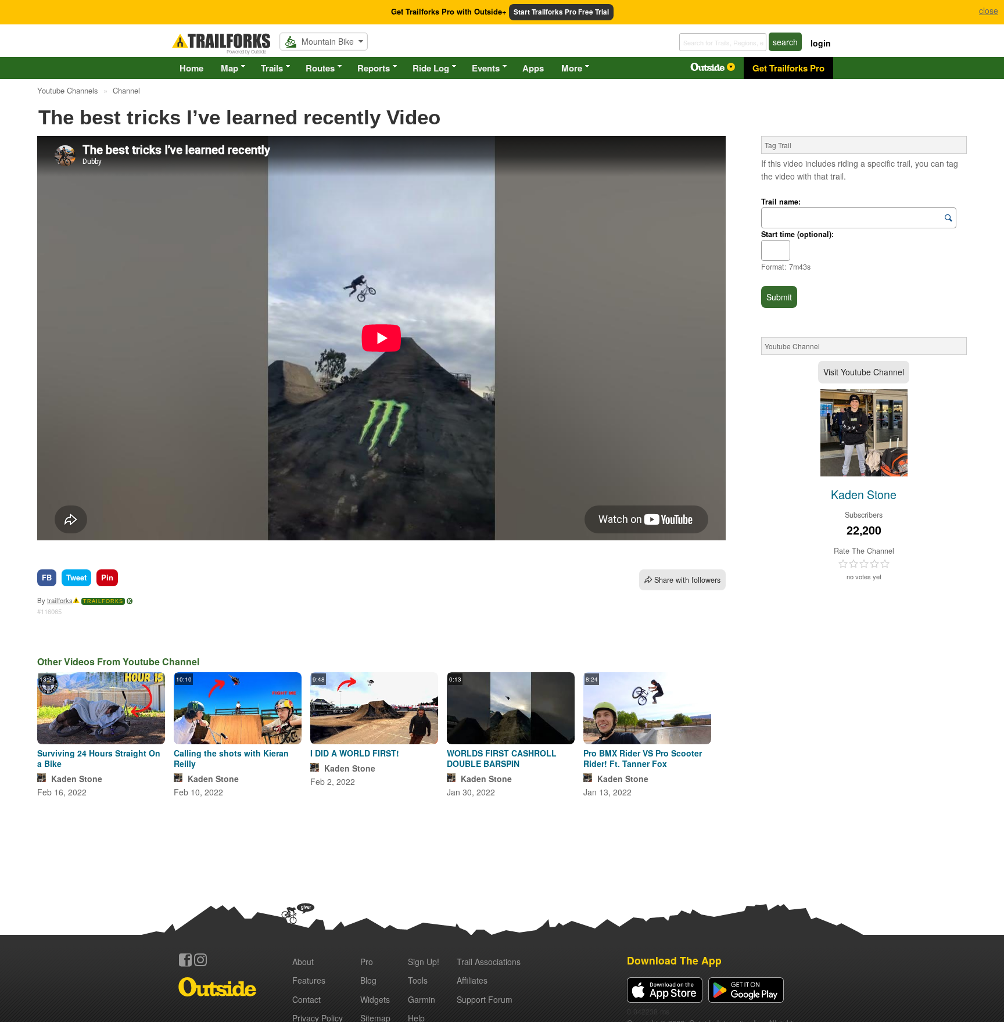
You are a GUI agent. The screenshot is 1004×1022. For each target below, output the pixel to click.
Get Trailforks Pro (788, 68)
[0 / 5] (864, 564)
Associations (489, 961)
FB (47, 577)
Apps (533, 68)
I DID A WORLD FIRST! (354, 753)
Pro (366, 961)
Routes (320, 68)
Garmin (421, 999)
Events (486, 68)
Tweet (76, 577)
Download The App (674, 960)
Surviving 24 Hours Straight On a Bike (98, 758)
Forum (484, 999)
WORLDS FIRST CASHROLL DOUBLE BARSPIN (502, 758)
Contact (306, 999)
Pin (107, 577)
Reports (373, 68)
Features (308, 980)
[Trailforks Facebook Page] (185, 960)
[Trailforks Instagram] (200, 960)
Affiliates (472, 980)
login (821, 43)
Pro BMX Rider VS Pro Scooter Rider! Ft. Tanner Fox (642, 758)
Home (191, 68)
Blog (368, 980)
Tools (418, 980)
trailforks (60, 600)
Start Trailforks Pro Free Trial (561, 12)
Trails (272, 68)
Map (229, 68)
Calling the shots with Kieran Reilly (231, 758)
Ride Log (431, 68)
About (303, 961)
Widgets (375, 999)
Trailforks (103, 601)
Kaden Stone (76, 778)
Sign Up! (423, 961)
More (571, 68)
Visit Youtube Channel (863, 372)
